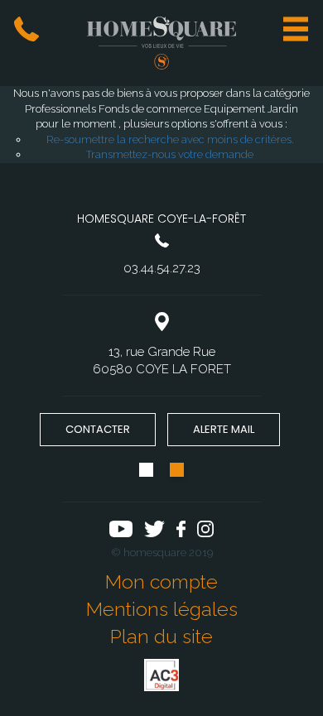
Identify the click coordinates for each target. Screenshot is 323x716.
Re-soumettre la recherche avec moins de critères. (170, 139)
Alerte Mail (223, 429)
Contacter (97, 429)
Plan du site (161, 636)
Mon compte (161, 581)
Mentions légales (162, 609)
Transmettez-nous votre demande (169, 154)
